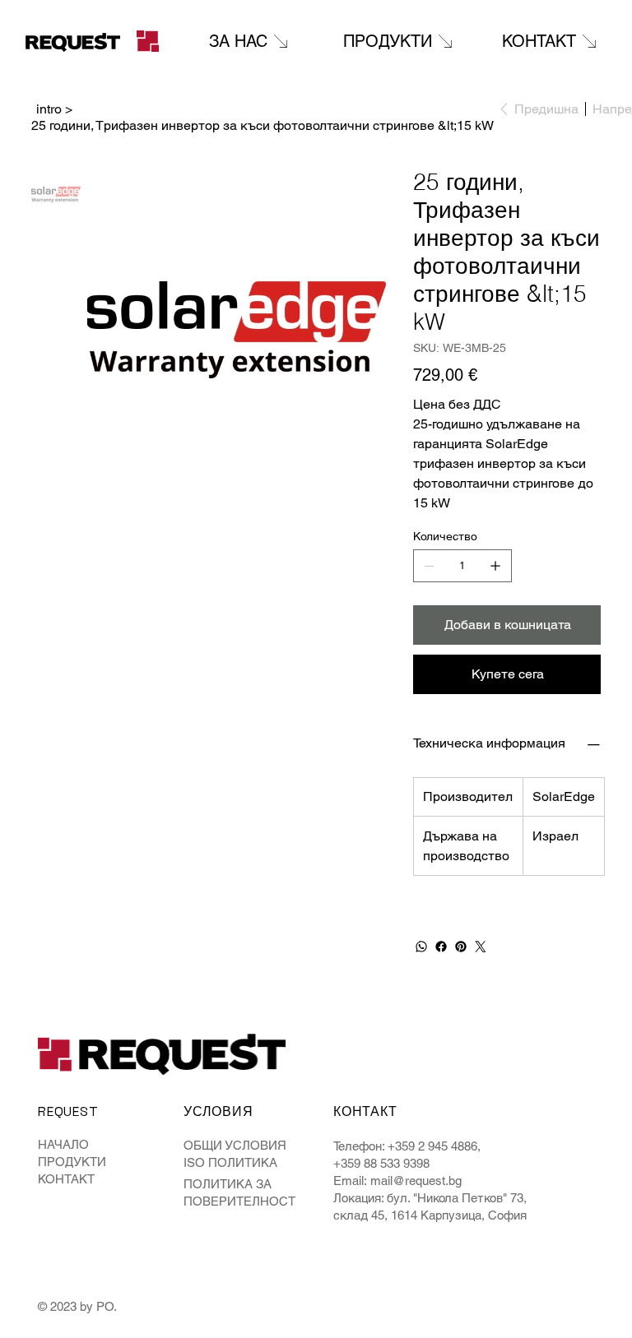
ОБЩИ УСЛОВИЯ (235, 1145)
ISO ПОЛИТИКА (230, 1162)
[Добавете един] (495, 565)
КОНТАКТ (66, 1179)
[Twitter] (480, 946)
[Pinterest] (461, 946)
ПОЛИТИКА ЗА (228, 1184)
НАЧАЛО (63, 1144)
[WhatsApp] (421, 946)
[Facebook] (441, 946)
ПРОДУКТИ (72, 1162)
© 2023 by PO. (79, 1306)
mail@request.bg (416, 1181)
